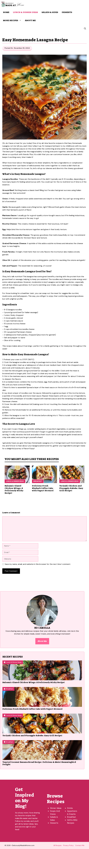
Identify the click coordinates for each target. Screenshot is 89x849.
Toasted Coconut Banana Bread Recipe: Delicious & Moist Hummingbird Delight (39, 763)
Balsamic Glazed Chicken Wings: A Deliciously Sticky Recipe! (14, 489)
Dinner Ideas (55, 808)
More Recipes (10, 20)
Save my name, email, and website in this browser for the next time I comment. (38, 564)
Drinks (70, 808)
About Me (30, 20)
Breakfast (37, 481)
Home (6, 12)
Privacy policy (68, 845)
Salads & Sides (50, 12)
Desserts (67, 12)
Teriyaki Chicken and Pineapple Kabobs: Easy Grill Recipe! (71, 488)
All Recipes (57, 845)
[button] (85, 28)
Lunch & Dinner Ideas (25, 12)
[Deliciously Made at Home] (12, 4)
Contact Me (79, 845)
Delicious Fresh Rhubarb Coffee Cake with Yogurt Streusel (43, 488)
